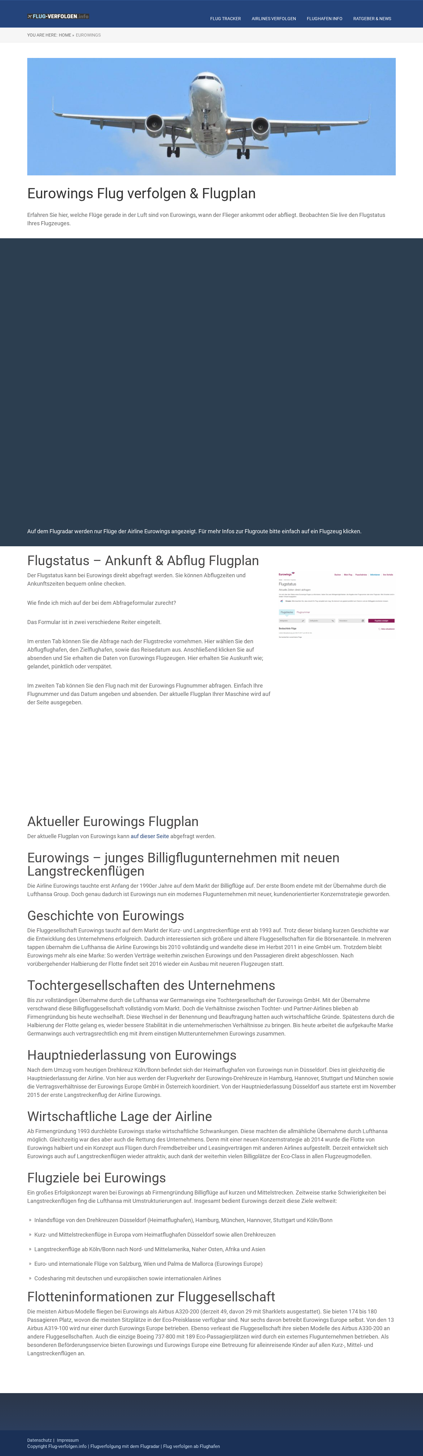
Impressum (68, 1440)
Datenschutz (39, 1440)
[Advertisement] (211, 292)
